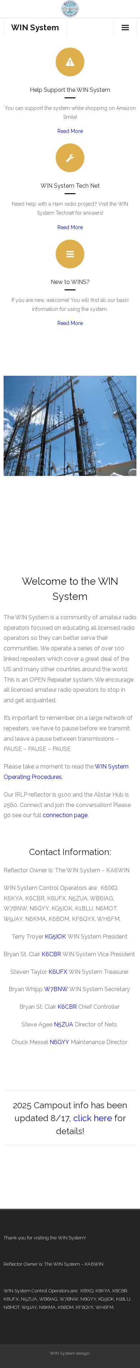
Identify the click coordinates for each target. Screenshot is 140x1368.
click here (92, 1118)
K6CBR (51, 954)
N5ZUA (63, 1024)
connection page (65, 815)
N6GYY (59, 1042)
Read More (70, 131)
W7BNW (56, 989)
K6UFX (57, 971)
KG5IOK (55, 936)
